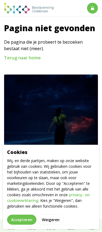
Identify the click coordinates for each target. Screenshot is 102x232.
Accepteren (21, 219)
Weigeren (51, 219)
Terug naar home (22, 58)
